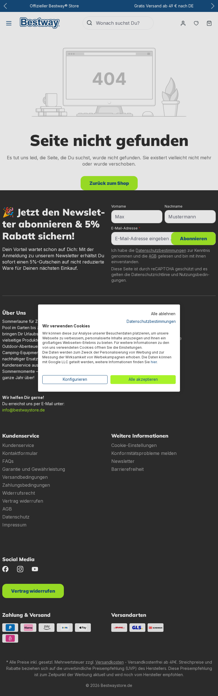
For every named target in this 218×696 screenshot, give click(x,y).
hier (154, 362)
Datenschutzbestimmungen (151, 321)
